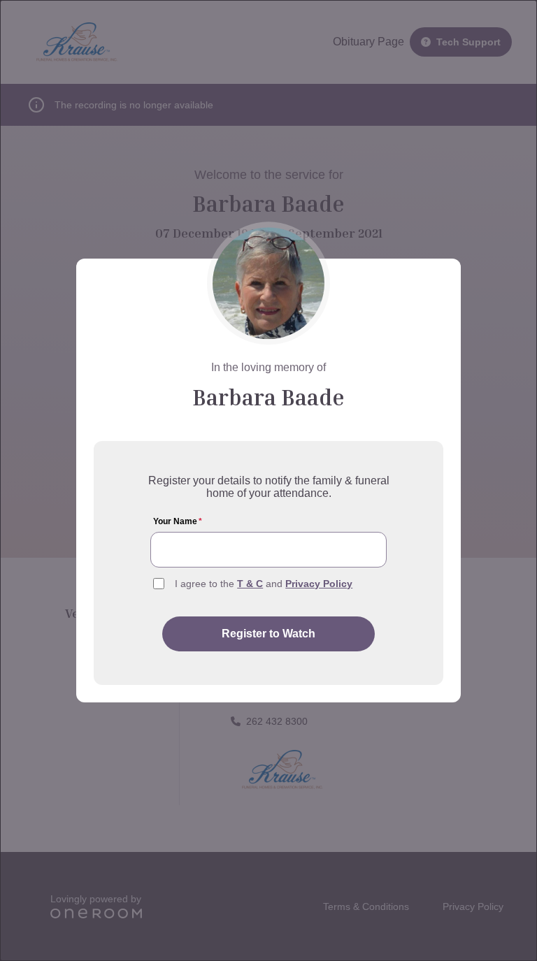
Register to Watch (268, 634)
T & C (250, 583)
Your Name (177, 521)
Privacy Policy (318, 583)
